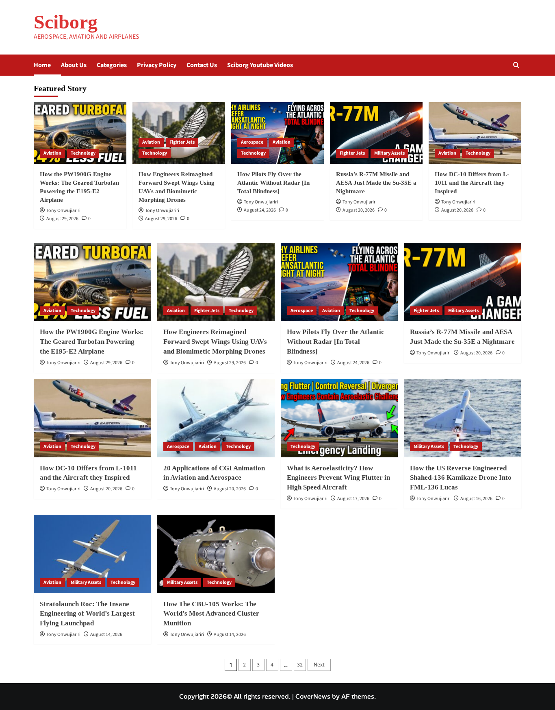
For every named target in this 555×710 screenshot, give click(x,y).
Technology (83, 153)
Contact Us (201, 65)
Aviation (52, 153)
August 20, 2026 (359, 210)
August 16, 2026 (476, 498)
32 (300, 665)
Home (42, 65)
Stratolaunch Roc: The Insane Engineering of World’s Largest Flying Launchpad (87, 613)
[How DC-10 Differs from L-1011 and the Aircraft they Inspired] (475, 133)
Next (319, 665)
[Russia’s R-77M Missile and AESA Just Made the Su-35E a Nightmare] (376, 133)
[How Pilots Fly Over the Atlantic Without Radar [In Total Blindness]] (277, 133)
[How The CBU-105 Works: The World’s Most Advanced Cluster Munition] (216, 554)
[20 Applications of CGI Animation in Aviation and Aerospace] (216, 418)
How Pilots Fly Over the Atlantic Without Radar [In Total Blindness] (273, 182)
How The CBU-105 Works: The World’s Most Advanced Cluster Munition (211, 613)
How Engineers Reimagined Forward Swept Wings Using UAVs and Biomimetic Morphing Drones (215, 341)
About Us (74, 65)
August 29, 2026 (62, 218)
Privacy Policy (156, 65)
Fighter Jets (182, 142)
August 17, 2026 (353, 498)
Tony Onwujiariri (63, 210)
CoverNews (312, 696)
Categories (112, 65)
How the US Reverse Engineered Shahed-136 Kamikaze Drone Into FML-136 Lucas (461, 478)
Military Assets (389, 153)
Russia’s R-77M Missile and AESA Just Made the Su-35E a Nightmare (376, 182)
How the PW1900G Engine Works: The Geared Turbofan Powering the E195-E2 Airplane (91, 341)
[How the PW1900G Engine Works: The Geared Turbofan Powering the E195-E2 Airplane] (80, 133)
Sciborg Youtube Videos (260, 65)
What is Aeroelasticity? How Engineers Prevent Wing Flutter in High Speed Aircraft (338, 478)
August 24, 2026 (260, 210)
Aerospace (252, 142)
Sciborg (66, 22)
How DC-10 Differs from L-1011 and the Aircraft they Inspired (472, 182)
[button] (516, 65)
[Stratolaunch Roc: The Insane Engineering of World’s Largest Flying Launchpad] (92, 554)
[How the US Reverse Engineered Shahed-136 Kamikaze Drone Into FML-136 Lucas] (462, 418)
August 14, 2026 (106, 634)
